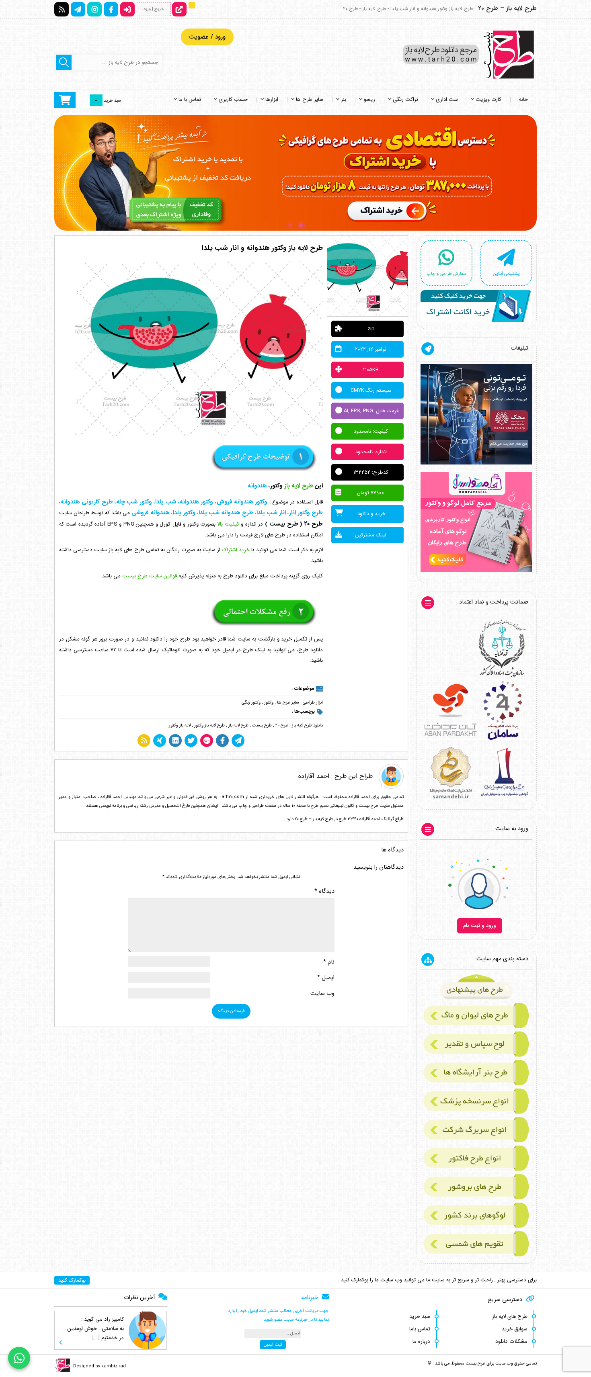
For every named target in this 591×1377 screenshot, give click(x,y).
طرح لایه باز (238, 725)
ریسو (369, 99)
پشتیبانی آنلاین (506, 273)
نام (328, 962)
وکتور (268, 702)
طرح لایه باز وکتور (209, 725)
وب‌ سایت (322, 993)
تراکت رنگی (405, 99)
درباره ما (421, 1341)
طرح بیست (262, 725)
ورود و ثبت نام (479, 925)
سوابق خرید (514, 1329)
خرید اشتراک (236, 550)
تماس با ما (190, 99)
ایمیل (325, 977)
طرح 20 (281, 725)
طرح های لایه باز (509, 1316)
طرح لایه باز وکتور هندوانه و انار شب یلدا (262, 248)
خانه (523, 99)
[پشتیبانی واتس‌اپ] (19, 1358)
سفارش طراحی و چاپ (446, 273)
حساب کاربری (233, 99)
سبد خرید (419, 1316)
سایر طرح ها (309, 99)
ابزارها (271, 99)
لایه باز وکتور (180, 725)
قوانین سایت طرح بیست (149, 576)
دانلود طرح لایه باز (307, 725)
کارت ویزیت (488, 99)
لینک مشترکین (370, 535)
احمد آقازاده (313, 776)
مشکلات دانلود (511, 1341)
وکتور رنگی (251, 702)
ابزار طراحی (313, 702)
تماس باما (419, 1329)
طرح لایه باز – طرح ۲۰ (507, 8)
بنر (343, 99)
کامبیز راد (114, 1319)
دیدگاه (324, 891)
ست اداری (447, 99)
